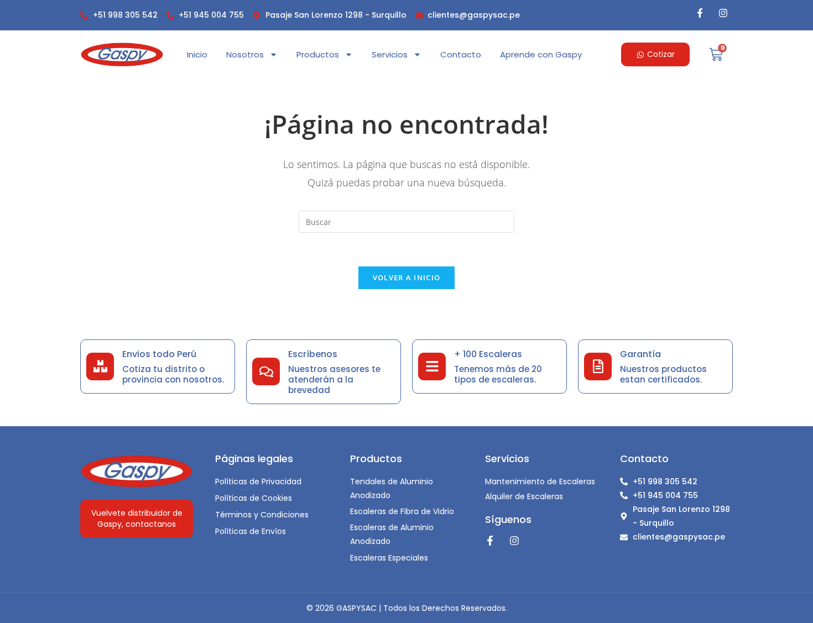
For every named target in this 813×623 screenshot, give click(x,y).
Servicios (390, 54)
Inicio (197, 54)
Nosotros (245, 54)
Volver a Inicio (407, 277)
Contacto (460, 54)
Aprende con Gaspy (541, 54)
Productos (317, 54)
